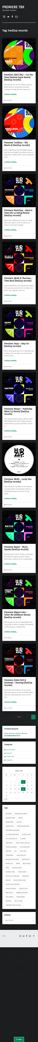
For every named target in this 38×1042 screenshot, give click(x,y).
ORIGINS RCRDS (17, 867)
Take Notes (9, 892)
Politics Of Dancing (12, 876)
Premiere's (9, 760)
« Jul (5, 799)
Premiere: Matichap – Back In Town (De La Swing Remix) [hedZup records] (18, 213)
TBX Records (20, 897)
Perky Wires (22, 872)
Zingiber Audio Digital (13, 905)
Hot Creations (25, 847)
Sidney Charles (11, 888)
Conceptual (10, 826)
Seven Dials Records (13, 884)
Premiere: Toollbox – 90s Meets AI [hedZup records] (17, 143)
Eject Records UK (11, 838)
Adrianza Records (21, 813)
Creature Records (23, 826)
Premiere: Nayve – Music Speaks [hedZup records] (16, 548)
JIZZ (15, 851)
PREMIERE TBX (13, 7)
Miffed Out (9, 863)
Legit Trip (23, 851)
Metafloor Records (12, 859)
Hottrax (8, 851)
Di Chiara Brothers (12, 834)
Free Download (10, 749)
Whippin (8, 901)
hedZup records (11, 847)
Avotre (20, 818)
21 (23, 789)
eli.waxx (23, 838)
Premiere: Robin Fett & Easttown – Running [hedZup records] (18, 683)
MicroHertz (26, 859)
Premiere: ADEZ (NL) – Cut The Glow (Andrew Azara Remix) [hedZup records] (18, 77)
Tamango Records (22, 892)
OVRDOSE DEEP (10, 872)
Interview (9, 753)
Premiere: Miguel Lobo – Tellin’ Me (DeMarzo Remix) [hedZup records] (17, 615)
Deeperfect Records (12, 830)
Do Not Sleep (26, 834)
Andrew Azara (10, 818)
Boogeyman (9, 822)
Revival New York (20, 880)
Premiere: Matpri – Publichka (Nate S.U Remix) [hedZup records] (18, 411)
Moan (18, 863)
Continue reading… (10, 94)
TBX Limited (9, 897)
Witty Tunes (18, 901)
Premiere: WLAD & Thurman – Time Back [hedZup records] (18, 279)
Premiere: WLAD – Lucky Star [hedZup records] (18, 480)
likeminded (9, 855)
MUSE (7, 867)
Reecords (25, 876)
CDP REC (19, 822)
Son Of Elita (23, 888)
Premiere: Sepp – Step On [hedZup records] (16, 344)
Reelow (8, 880)
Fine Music (9, 843)
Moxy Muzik (27, 863)
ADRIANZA (9, 813)
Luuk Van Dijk (21, 855)
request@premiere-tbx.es (12, 735)
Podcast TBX (10, 756)
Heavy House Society (23, 843)
